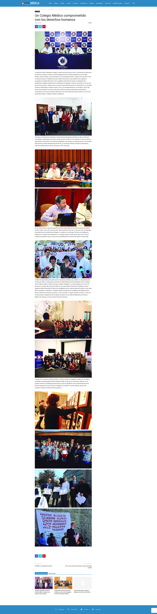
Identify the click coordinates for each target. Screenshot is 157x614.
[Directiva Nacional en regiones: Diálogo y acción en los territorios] (83, 583)
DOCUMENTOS (83, 3)
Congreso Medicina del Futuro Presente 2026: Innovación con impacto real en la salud (42, 592)
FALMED (62, 3)
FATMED (69, 3)
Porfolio (126, 3)
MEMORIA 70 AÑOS (117, 3)
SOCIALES (75, 3)
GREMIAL (56, 3)
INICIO (50, 3)
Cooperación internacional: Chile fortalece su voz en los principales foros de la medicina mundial (62, 592)
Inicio (36, 9)
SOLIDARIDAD (99, 3)
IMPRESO (91, 3)
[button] (134, 3)
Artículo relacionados (41, 573)
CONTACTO (108, 3)
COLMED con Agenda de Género (43, 566)
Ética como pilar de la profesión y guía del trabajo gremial (78, 566)
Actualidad (41, 9)
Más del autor (52, 573)
